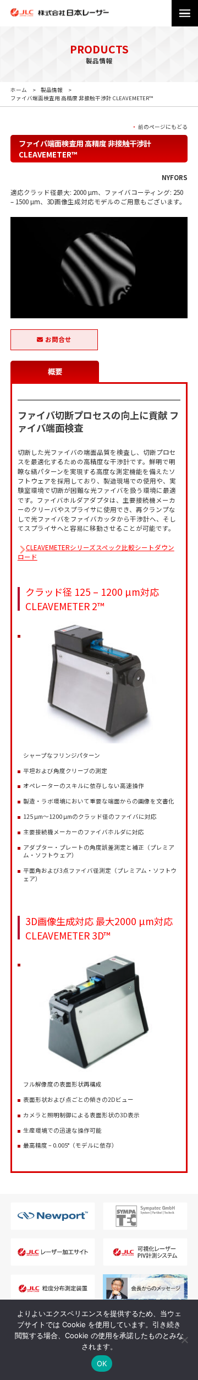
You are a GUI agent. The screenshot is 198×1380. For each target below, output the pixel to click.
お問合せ (58, 339)
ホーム (18, 90)
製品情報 (52, 90)
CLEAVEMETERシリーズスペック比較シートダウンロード (96, 552)
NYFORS (175, 177)
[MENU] (185, 13)
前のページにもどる (163, 127)
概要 (55, 371)
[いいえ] (184, 1339)
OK (102, 1363)
